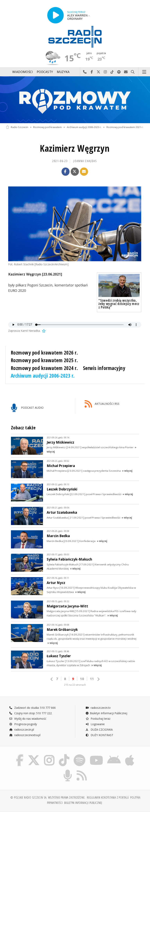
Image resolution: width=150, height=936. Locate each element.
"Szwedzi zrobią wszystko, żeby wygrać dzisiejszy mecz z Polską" (118, 303)
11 (92, 679)
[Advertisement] (39, 844)
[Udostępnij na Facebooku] (66, 172)
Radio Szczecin (19, 127)
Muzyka (63, 72)
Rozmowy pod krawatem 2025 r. (44, 360)
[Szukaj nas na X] (34, 755)
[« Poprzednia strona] (52, 679)
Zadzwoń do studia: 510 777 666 (34, 708)
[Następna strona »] (98, 679)
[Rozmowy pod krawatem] (75, 99)
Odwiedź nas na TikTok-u (112, 72)
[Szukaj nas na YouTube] (96, 755)
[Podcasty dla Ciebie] (67, 770)
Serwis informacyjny (104, 368)
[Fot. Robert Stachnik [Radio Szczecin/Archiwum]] (74, 223)
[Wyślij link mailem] (84, 172)
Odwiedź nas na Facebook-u (91, 72)
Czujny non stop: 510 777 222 (32, 713)
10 (82, 679)
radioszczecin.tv (100, 708)
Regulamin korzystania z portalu (108, 797)
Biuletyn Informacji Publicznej (108, 713)
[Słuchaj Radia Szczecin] (55, 15)
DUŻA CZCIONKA (101, 729)
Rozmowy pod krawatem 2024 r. (44, 368)
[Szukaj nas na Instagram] (49, 755)
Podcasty (45, 72)
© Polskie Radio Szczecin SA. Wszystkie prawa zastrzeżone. (47, 797)
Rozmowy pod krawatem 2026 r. (44, 352)
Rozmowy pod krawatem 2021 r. (124, 127)
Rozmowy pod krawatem (47, 127)
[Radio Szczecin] (75, 36)
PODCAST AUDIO (32, 407)
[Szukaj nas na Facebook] (20, 755)
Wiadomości (22, 72)
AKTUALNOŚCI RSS (106, 404)
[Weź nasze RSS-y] (81, 770)
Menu (144, 72)
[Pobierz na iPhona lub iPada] (129, 755)
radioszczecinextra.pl (26, 735)
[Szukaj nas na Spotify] (79, 755)
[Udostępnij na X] (75, 172)
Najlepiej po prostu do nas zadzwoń (84, 72)
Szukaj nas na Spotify (119, 72)
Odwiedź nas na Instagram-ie (105, 72)
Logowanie (97, 724)
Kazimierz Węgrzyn (75, 148)
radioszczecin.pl (23, 729)
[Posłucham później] (43, 331)
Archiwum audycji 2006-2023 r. (84, 127)
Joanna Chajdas (85, 161)
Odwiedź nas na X (98, 72)
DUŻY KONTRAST (101, 735)
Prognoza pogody (25, 724)
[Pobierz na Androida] (114, 755)
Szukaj (132, 72)
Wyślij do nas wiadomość (125, 72)
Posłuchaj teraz (100, 718)
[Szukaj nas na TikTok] (64, 755)
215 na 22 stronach (75, 684)
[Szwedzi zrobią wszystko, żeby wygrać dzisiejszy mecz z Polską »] (118, 285)
